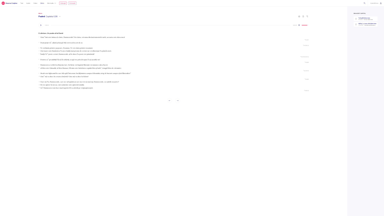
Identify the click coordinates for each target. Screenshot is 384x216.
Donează (72, 3)
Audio (28, 3)
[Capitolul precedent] (169, 100)
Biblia (42, 3)
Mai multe (50, 3)
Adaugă (63, 3)
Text (21, 3)
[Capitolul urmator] (177, 100)
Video (35, 3)
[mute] (299, 25)
